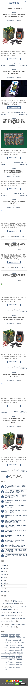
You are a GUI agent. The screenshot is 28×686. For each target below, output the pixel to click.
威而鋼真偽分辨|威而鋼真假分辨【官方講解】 (16, 555)
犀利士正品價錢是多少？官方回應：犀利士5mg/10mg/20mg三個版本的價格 (16, 545)
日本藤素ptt (9, 640)
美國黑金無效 (12, 662)
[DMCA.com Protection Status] (20, 683)
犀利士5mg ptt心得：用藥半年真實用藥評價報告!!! (16, 516)
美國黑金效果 (6, 65)
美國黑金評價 (4, 667)
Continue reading (14, 58)
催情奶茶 (3, 565)
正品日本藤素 (4, 647)
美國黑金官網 (12, 657)
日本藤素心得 (13, 642)
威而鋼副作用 (4, 637)
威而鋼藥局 (18, 637)
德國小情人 (4, 574)
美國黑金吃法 (24, 112)
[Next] (20, 476)
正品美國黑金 (12, 647)
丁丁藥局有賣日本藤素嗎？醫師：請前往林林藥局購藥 (16, 531)
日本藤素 (3, 583)
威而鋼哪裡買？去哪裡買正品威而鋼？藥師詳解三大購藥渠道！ (16, 541)
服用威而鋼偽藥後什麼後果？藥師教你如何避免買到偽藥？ (16, 496)
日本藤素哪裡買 (5, 642)
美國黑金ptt (4, 650)
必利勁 (3, 577)
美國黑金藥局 (12, 664)
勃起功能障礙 (12, 635)
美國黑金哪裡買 (19, 655)
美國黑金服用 (4, 412)
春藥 (2, 586)
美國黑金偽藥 (18, 650)
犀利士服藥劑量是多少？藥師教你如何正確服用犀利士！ (16, 506)
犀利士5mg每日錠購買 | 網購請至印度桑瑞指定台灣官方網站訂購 (15, 521)
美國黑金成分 (4, 114)
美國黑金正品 (4, 662)
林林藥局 (14, 3)
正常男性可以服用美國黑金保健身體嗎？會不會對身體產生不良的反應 (14, 122)
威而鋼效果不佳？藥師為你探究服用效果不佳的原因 (16, 501)
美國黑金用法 (12, 65)
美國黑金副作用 (17, 64)
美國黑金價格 (4, 652)
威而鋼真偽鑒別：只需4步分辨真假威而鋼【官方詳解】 (15, 550)
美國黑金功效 (17, 162)
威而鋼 (3, 571)
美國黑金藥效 (19, 664)
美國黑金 (14, 12)
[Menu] (2, 3)
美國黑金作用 (17, 112)
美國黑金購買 (12, 667)
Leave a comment (23, 65)
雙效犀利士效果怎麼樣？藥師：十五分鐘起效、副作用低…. (16, 511)
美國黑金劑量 (20, 652)
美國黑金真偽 (4, 664)
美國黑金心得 (19, 657)
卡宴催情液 (4, 568)
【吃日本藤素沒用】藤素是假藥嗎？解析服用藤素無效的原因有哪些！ (16, 491)
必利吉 (3, 580)
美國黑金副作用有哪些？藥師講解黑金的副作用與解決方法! (16, 526)
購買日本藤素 (4, 669)
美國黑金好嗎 (4, 657)
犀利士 (3, 589)
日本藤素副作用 (16, 640)
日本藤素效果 (13, 645)
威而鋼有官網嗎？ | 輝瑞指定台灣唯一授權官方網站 (15, 536)
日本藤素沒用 (20, 645)
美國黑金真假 (19, 662)
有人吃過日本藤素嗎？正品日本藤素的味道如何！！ (16, 486)
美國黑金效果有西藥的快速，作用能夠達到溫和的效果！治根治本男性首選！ (14, 420)
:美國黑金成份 (5, 635)
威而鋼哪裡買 (12, 637)
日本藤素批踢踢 (5, 645)
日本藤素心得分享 (21, 642)
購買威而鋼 (18, 667)
